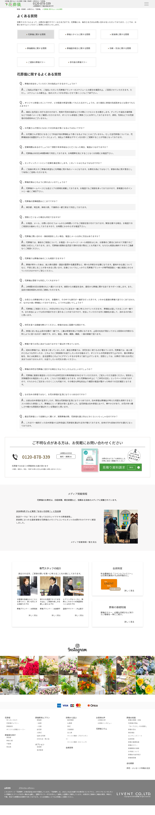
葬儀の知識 (131, 717)
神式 (68, 726)
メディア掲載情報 (77, 493)
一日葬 (39, 726)
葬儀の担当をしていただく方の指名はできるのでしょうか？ (51, 83)
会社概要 (130, 763)
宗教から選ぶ (71, 717)
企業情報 (7, 788)
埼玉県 (8, 747)
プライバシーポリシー (27, 788)
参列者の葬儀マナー (78, 62)
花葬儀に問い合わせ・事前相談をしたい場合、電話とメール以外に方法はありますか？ (62, 236)
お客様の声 (100, 717)
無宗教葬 (70, 720)
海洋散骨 (40, 750)
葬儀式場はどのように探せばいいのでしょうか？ (46, 182)
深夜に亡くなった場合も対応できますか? (42, 217)
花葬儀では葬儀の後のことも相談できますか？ (45, 258)
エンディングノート (135, 736)
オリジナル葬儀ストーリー (15, 729)
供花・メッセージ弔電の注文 (138, 768)
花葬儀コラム (101, 728)
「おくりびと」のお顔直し (137, 726)
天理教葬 (70, 729)
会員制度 (131, 739)
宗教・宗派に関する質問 (120, 48)
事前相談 (131, 732)
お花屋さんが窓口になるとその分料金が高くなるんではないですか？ (55, 127)
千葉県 (8, 744)
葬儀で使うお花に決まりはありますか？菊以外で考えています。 (53, 343)
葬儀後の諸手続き (134, 754)
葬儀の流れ (132, 729)
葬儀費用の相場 (133, 748)
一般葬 (39, 723)
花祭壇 (7, 717)
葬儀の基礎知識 (133, 742)
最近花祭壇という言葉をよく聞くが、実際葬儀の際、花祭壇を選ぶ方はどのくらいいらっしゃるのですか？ (71, 416)
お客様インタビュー (105, 723)
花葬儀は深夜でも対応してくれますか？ (42, 280)
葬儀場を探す (10, 735)
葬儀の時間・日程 (134, 720)
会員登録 (69, 747)
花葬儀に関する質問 (36, 34)
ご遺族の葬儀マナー (36, 62)
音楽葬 (39, 747)
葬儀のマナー (133, 745)
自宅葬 (39, 729)
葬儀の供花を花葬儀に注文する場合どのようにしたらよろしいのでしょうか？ (59, 369)
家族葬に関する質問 (120, 34)
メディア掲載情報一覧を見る (84, 542)
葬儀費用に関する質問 (36, 48)
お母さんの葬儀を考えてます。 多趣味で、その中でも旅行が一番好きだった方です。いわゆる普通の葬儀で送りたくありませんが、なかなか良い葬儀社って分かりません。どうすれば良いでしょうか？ (77, 301)
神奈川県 (9, 740)
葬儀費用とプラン (42, 717)
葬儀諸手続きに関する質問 (78, 48)
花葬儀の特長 (133, 723)
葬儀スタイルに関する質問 (78, 34)
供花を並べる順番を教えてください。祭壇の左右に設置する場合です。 (55, 324)
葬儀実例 (9, 726)
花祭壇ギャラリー (12, 723)
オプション (39, 744)
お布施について (133, 751)
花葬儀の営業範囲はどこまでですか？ (41, 201)
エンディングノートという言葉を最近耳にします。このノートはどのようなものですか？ (63, 163)
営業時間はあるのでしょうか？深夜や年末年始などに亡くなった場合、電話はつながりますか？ (66, 147)
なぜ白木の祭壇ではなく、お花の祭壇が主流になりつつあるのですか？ (56, 394)
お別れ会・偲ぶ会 (43, 739)
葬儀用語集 (132, 758)
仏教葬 (69, 723)
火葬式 (39, 732)
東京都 (8, 737)
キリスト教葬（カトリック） (77, 742)
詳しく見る (33, 615)
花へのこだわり (11, 720)
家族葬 (39, 720)
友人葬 (69, 732)
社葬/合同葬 (41, 736)
